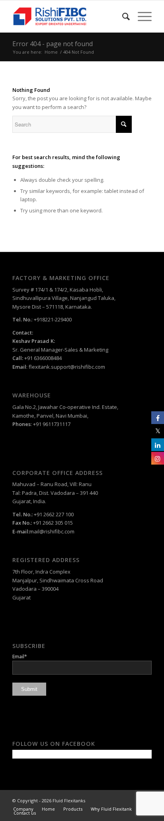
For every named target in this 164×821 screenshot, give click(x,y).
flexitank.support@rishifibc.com (67, 366)
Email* (19, 656)
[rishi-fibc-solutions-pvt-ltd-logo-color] (68, 16)
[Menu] (141, 16)
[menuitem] (122, 16)
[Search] (122, 16)
